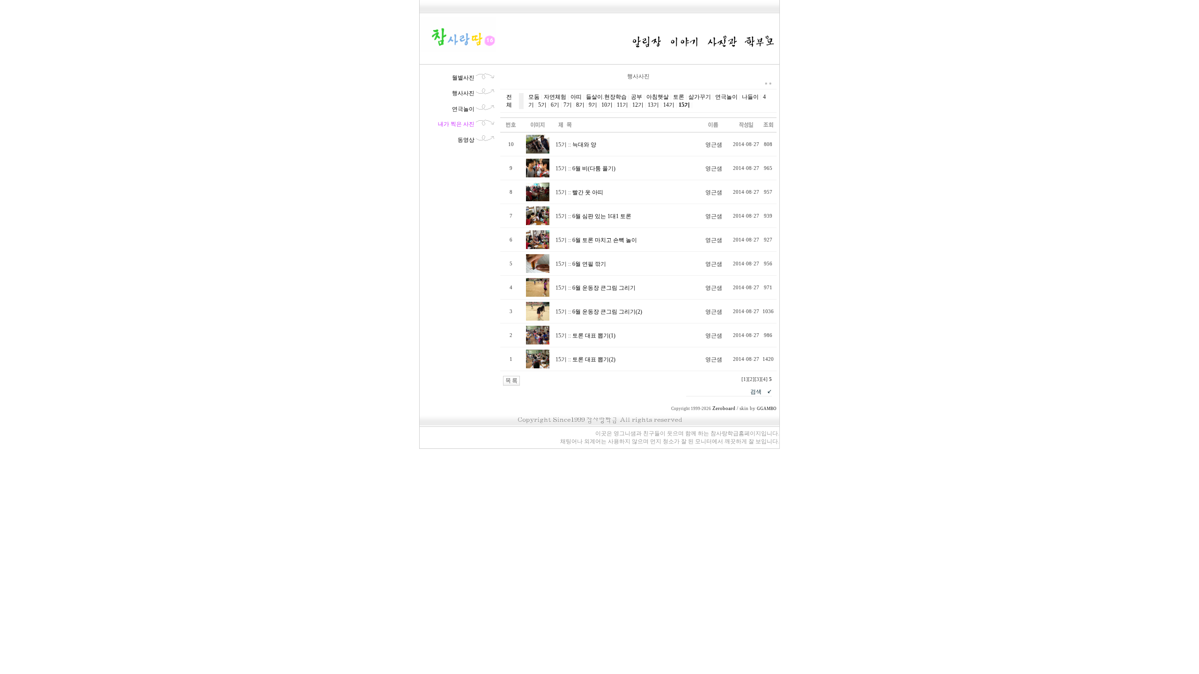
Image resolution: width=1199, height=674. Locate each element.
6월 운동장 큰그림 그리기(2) (607, 311)
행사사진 (463, 93)
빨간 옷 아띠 (587, 192)
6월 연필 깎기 (589, 264)
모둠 (534, 97)
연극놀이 (463, 109)
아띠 (576, 97)
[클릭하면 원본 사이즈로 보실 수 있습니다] (537, 151)
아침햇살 (657, 97)
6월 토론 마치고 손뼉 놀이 (604, 240)
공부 (636, 97)
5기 (542, 105)
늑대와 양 (584, 144)
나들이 (750, 97)
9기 (593, 105)
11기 (622, 105)
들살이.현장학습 (606, 97)
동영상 (466, 140)
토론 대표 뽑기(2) (593, 359)
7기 (567, 105)
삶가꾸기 (699, 97)
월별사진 (463, 77)
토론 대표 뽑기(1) (593, 335)
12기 (638, 105)
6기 (555, 105)
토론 (678, 97)
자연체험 (555, 97)
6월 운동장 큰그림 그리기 (604, 288)
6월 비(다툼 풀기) (593, 168)
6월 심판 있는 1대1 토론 (601, 216)
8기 (580, 105)
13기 (653, 105)
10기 (607, 105)
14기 (668, 105)
